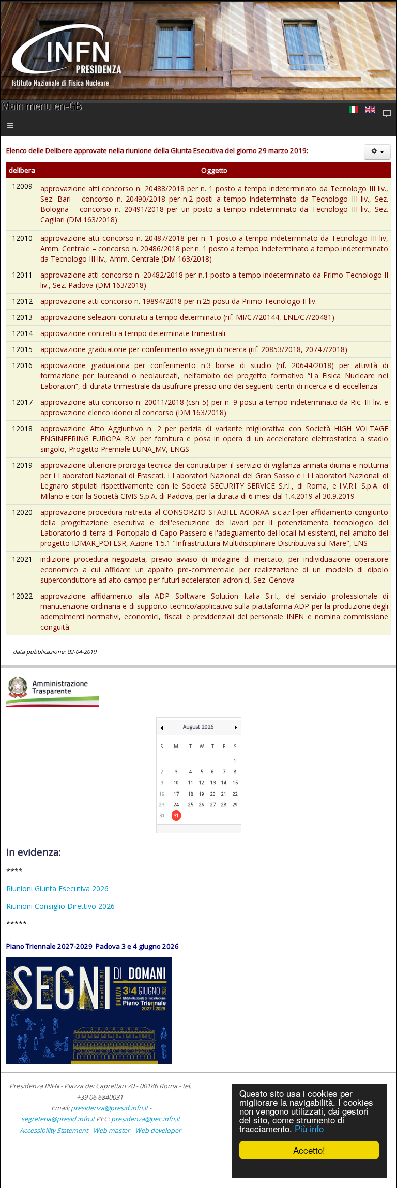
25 (190, 804)
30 (161, 815)
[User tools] (377, 152)
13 (213, 782)
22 (235, 793)
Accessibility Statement (54, 1130)
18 (190, 793)
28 (223, 804)
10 (176, 782)
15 (235, 782)
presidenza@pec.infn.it (145, 1119)
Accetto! (309, 1150)
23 (161, 804)
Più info (309, 1128)
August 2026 (198, 726)
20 (213, 793)
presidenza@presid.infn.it (109, 1108)
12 (201, 782)
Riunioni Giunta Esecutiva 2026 (57, 888)
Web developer (158, 1130)
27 (213, 804)
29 (235, 804)
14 (223, 782)
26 (201, 804)
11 (190, 782)
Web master (111, 1130)
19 (201, 793)
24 (176, 804)
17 (176, 793)
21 (223, 793)
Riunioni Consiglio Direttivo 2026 (60, 906)
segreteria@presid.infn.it (58, 1119)
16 (161, 793)
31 (176, 815)
